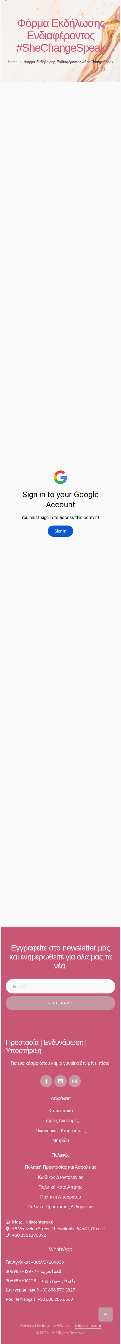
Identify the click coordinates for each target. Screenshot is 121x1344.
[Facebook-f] (46, 1081)
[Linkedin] (60, 1081)
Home (12, 62)
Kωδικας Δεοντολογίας (60, 1177)
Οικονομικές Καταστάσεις (60, 1130)
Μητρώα (60, 1140)
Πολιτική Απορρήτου (60, 1197)
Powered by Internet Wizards (45, 1325)
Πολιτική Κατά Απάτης (60, 1187)
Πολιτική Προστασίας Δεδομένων (60, 1206)
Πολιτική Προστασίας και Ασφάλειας (60, 1167)
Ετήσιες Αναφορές (60, 1120)
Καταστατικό (60, 1110)
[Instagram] (75, 1081)
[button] (105, 1314)
